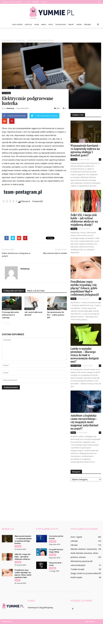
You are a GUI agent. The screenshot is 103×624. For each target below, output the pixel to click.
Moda (36, 24)
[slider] (10, 201)
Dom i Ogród (17, 24)
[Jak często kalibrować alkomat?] (34, 303)
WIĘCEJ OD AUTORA (36, 291)
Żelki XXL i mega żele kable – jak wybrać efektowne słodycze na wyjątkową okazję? (84, 219)
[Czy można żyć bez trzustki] (41, 538)
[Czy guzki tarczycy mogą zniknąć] (41, 552)
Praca (43, 24)
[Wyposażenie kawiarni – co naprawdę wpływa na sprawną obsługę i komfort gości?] (86, 132)
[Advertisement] (51, 34)
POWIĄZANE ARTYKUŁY (13, 291)
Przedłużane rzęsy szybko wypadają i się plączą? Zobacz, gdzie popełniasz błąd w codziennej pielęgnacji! (85, 288)
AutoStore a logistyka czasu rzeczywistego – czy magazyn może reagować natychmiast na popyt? (84, 422)
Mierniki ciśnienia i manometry (84, 549)
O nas (28, 2)
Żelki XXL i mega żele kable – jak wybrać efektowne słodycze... (23, 556)
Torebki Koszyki (77, 569)
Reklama (35, 2)
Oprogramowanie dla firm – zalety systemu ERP (55, 315)
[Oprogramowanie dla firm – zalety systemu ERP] (57, 303)
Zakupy (71, 24)
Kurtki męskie (76, 577)
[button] (98, 24)
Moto (50, 24)
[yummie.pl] (51, 12)
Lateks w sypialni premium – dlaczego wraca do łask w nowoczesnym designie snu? (85, 355)
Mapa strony (90, 621)
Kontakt (44, 2)
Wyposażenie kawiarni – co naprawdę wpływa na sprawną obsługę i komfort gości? (85, 150)
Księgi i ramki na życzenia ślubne (85, 573)
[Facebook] (99, 2)
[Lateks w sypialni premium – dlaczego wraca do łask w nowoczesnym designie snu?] (86, 335)
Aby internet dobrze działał (55, 253)
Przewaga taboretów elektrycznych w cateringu (10, 315)
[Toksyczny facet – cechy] (41, 565)
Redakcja (10, 108)
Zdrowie (87, 24)
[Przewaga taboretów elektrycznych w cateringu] (12, 303)
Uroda (79, 24)
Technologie (60, 24)
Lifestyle (28, 24)
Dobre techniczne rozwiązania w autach (16, 254)
